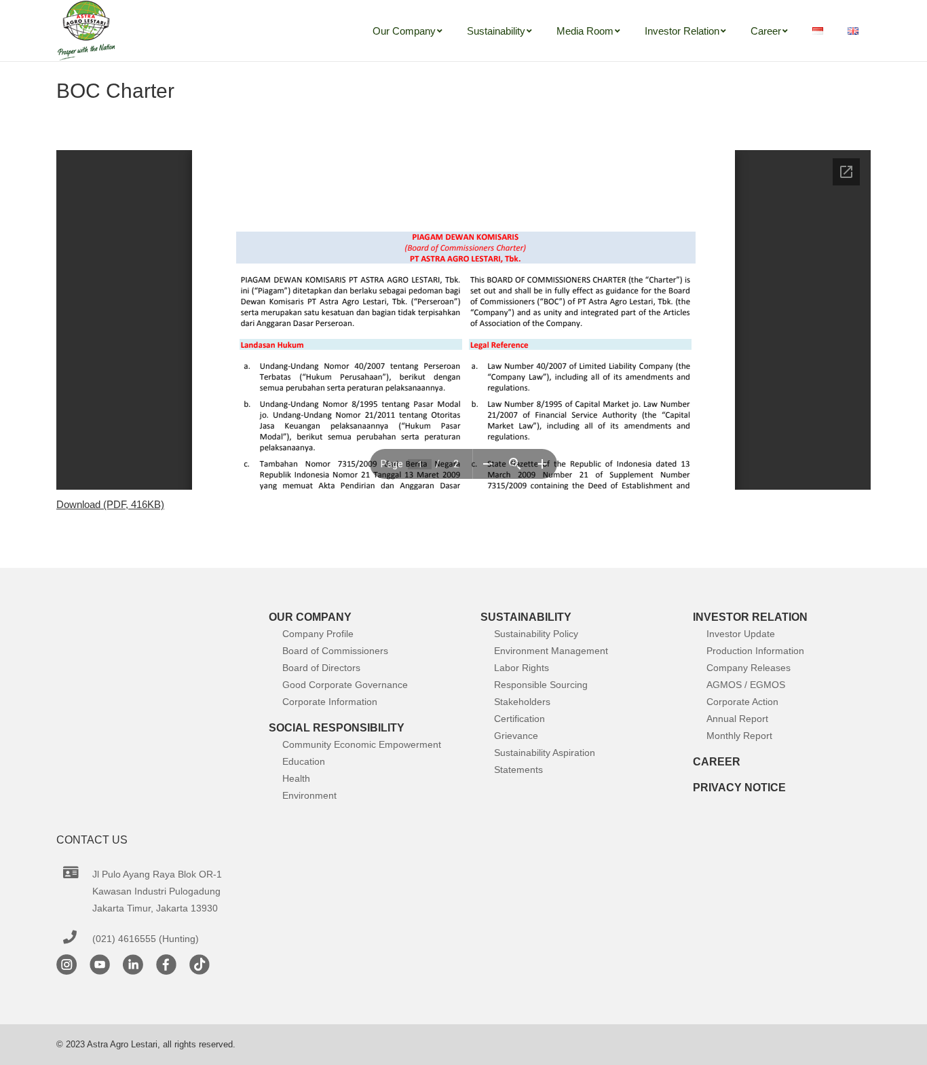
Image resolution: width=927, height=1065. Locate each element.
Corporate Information (329, 701)
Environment (309, 795)
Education (303, 761)
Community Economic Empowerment (361, 744)
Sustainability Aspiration (544, 752)
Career (716, 762)
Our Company (310, 617)
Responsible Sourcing (541, 684)
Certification (519, 718)
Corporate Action (742, 701)
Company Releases (748, 667)
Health (296, 778)
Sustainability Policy (536, 633)
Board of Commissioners (335, 650)
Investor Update (740, 633)
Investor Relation (750, 617)
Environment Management (551, 650)
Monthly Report (739, 735)
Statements (518, 769)
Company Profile (318, 633)
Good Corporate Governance (345, 684)
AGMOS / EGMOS (745, 684)
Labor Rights (521, 667)
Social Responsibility (336, 728)
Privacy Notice (739, 787)
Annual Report (737, 718)
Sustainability (525, 617)
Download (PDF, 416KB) (110, 504)
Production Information (755, 650)
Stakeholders (522, 701)
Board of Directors (321, 667)
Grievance (516, 735)
